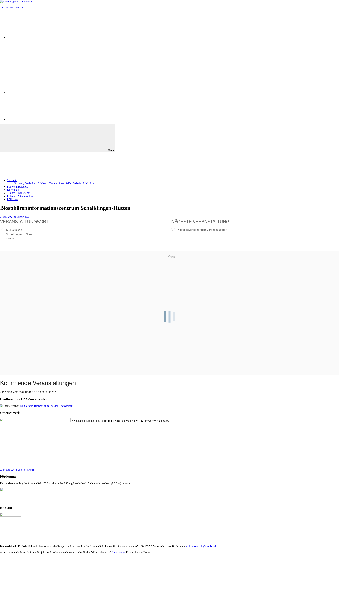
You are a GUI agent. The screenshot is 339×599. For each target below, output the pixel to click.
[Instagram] (33, 37)
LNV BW (12, 199)
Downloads (13, 189)
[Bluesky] (33, 91)
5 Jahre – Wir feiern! (18, 192)
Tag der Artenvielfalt (11, 7)
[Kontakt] (33, 119)
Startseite (12, 180)
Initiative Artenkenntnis (20, 196)
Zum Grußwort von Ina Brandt (17, 469)
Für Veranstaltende (17, 186)
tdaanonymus (21, 216)
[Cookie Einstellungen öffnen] (26, 579)
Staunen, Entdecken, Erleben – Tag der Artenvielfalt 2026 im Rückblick (54, 183)
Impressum (118, 552)
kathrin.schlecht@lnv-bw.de (201, 546)
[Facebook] (33, 64)
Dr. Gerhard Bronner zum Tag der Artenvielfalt (46, 405)
